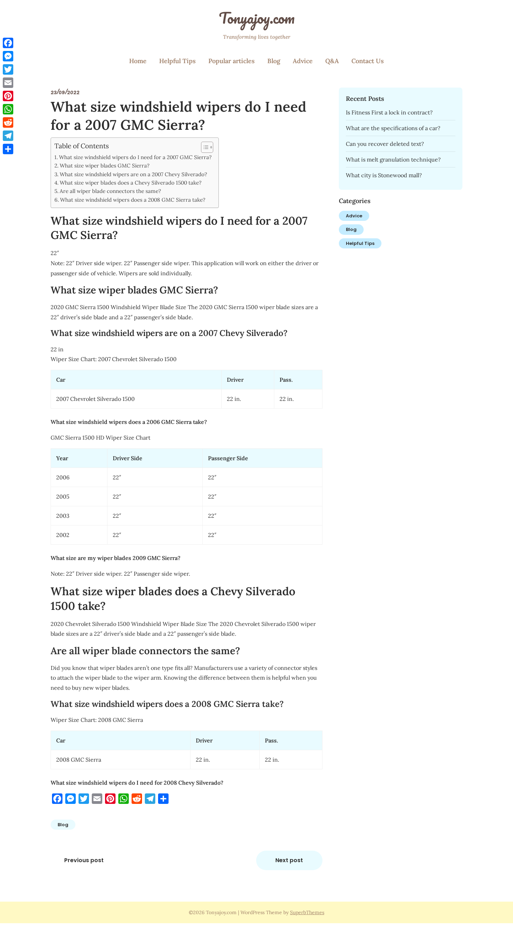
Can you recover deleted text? (385, 143)
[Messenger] (8, 56)
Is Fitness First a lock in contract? (389, 112)
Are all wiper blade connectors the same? (110, 191)
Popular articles (231, 61)
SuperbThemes (307, 912)
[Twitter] (8, 69)
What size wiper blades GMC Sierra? (104, 165)
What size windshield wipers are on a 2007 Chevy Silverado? (133, 174)
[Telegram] (8, 135)
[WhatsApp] (8, 109)
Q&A (332, 61)
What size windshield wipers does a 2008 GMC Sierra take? (132, 199)
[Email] (8, 82)
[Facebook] (8, 43)
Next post (289, 860)
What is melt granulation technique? (393, 159)
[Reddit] (8, 122)
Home (138, 61)
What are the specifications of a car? (393, 128)
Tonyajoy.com (257, 18)
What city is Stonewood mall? (384, 175)
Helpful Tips (177, 61)
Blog (273, 61)
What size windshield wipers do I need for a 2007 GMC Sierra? (135, 157)
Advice (303, 61)
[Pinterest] (8, 96)
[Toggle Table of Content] (203, 147)
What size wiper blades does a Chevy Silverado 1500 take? (130, 182)
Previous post (84, 860)
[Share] (8, 149)
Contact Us (367, 61)
